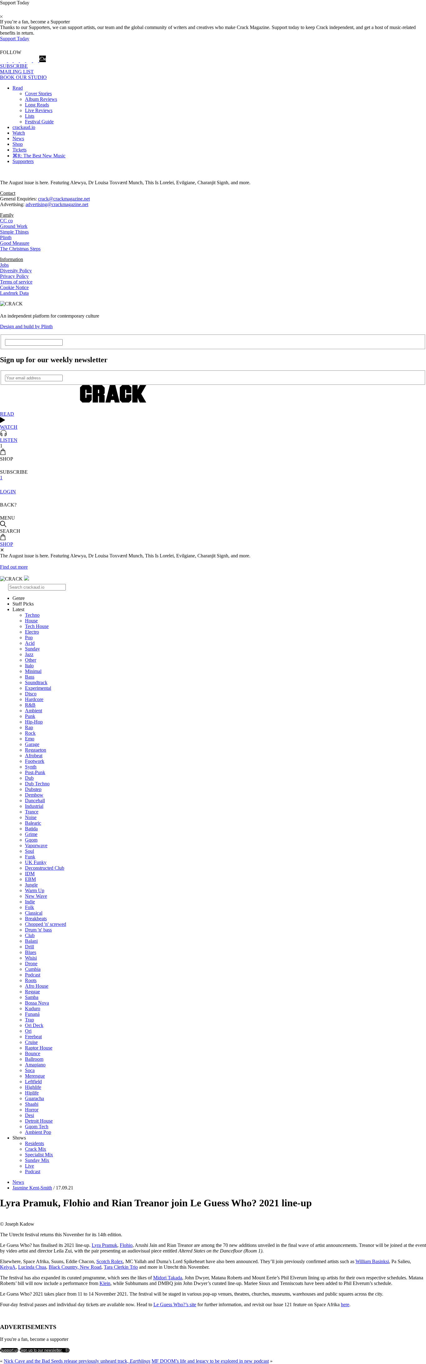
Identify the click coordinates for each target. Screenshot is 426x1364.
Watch (18, 133)
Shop (17, 144)
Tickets (19, 149)
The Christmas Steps (20, 248)
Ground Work (13, 226)
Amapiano (35, 1064)
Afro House (36, 986)
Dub (29, 778)
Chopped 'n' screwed (45, 924)
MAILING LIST (17, 71)
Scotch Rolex (109, 1261)
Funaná (32, 1014)
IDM (30, 873)
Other (30, 660)
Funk (30, 856)
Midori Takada (167, 1277)
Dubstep (33, 789)
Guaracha (34, 1098)
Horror (31, 1109)
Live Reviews (38, 110)
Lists (29, 116)
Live (29, 1166)
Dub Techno (37, 783)
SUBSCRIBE (14, 66)
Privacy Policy (14, 276)
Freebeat (33, 1036)
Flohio (126, 1245)
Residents (34, 1143)
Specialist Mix (39, 1154)
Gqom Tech (36, 1126)
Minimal (33, 671)
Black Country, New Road (75, 1267)
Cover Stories (38, 93)
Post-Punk (35, 772)
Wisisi (31, 958)
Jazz (29, 654)
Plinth (6, 237)
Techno (32, 615)
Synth (30, 766)
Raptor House (38, 1047)
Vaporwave (36, 845)
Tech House (37, 626)
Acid (30, 643)
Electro (32, 632)
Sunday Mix (37, 1160)
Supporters (23, 161)
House (31, 620)
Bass (29, 677)
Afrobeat (33, 755)
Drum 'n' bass (38, 929)
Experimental (38, 688)
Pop (29, 637)
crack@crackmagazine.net (64, 198)
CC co (6, 220)
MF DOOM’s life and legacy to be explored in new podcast (210, 1361)
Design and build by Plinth (26, 326)
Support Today (14, 38)
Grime (31, 834)
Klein (104, 1283)
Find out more (14, 567)
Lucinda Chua (32, 1267)
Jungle (31, 884)
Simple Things (14, 232)
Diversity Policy (16, 270)
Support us (9, 1350)
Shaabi (31, 1104)
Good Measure (14, 243)
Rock (30, 733)
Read (17, 88)
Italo (29, 665)
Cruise (31, 1042)
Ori (28, 1031)
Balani (31, 941)
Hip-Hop (34, 721)
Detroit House (39, 1121)
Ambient (33, 710)
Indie (30, 901)
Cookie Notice (14, 287)
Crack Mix (35, 1149)
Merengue (35, 1076)
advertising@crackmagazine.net (57, 204)
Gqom (31, 840)
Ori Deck (34, 1025)
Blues (30, 952)
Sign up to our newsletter (41, 1350)
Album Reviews (41, 99)
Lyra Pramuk (104, 1245)
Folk (29, 907)
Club (30, 935)
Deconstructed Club (44, 868)
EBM (30, 879)
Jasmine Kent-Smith (32, 1187)
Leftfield (33, 1081)
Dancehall (35, 800)
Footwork (34, 761)
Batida (31, 828)
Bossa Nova (37, 1003)
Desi (29, 1115)
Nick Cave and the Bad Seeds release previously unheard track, (77, 1361)
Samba (31, 997)
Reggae (32, 991)
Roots (30, 980)
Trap (29, 1019)
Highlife (33, 1087)
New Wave (36, 896)
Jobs (4, 265)
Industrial (34, 806)
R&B (30, 705)
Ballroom (34, 1059)
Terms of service (16, 281)
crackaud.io (23, 127)
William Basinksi (372, 1261)
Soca (30, 1070)
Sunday (32, 648)
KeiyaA (8, 1267)
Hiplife (32, 1092)
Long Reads (37, 104)
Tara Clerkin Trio (121, 1267)
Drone (31, 963)
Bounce (32, 1053)
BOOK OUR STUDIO (23, 77)
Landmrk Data (14, 293)
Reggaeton (35, 750)
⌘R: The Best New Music (38, 155)
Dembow (34, 795)
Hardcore (34, 699)
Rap (29, 727)
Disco (30, 693)
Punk (30, 716)
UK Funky (35, 862)
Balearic (33, 823)
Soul (29, 851)
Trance (31, 811)
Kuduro (32, 1008)
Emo (29, 738)
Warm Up (34, 890)
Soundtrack (36, 682)
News (18, 138)
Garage (32, 744)
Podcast (32, 974)
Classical (33, 913)
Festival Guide (39, 121)
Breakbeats (36, 918)
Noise (30, 817)
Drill (29, 946)
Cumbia (33, 969)
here (345, 1304)
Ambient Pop (38, 1132)
